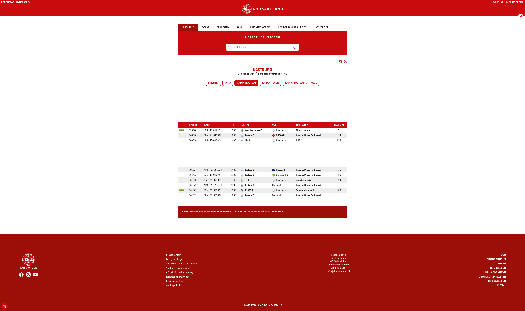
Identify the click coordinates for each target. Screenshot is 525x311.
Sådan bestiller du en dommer (182, 264)
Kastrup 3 (281, 130)
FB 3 (246, 180)
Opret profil (516, 2)
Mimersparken (303, 130)
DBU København (495, 272)
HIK (298, 140)
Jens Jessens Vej (304, 180)
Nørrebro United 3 (253, 130)
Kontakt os (7, 2)
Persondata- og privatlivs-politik (262, 305)
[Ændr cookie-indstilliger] (4, 306)
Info (228, 83)
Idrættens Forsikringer (178, 277)
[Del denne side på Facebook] (340, 62)
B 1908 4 (248, 190)
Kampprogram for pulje (301, 83)
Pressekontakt (173, 255)
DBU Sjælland (497, 281)
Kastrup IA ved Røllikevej (308, 135)
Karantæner (270, 83)
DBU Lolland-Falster (492, 277)
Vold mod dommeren (177, 268)
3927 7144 (277, 212)
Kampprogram (246, 83)
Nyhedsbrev (23, 2)
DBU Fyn (501, 264)
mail (256, 212)
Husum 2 (280, 170)
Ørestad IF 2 (282, 175)
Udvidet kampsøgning (290, 27)
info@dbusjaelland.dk (338, 271)
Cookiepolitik (173, 285)
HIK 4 (247, 140)
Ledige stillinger (174, 259)
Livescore (319, 27)
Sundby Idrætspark (305, 190)
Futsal (501, 285)
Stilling (213, 83)
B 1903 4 (280, 135)
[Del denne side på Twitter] (345, 62)
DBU (503, 255)
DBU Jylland (498, 268)
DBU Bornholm (496, 259)
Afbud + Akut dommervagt (180, 272)
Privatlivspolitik (174, 281)
